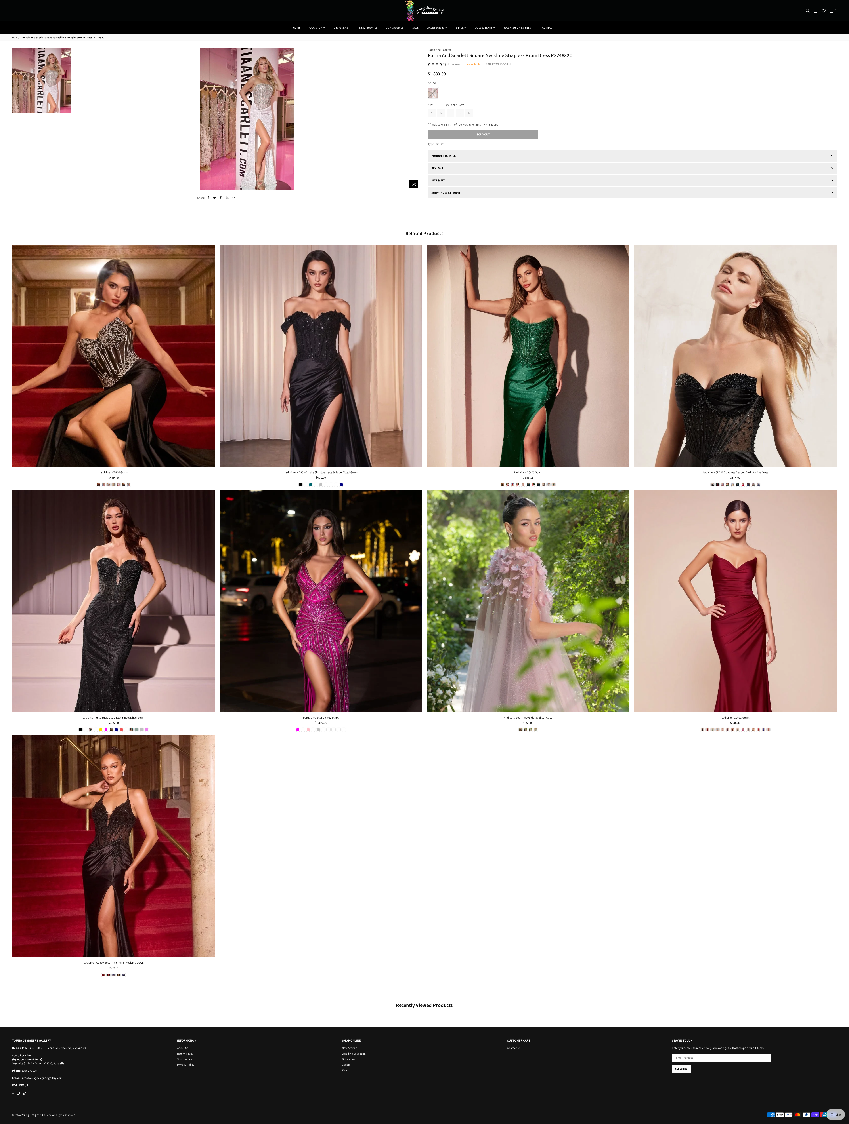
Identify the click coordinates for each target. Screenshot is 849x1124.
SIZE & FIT (438, 180)
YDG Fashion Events (517, 27)
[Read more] (413, 184)
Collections (483, 27)
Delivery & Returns (469, 124)
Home (296, 27)
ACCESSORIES (436, 27)
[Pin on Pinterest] (221, 198)
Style (459, 27)
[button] (437, 64)
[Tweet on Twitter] (214, 198)
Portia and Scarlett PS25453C (321, 717)
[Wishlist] (824, 10)
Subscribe (681, 1068)
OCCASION (315, 27)
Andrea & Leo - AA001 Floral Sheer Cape (528, 717)
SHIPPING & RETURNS (446, 192)
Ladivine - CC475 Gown (528, 472)
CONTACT (548, 27)
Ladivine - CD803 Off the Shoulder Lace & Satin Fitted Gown (321, 472)
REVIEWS (437, 168)
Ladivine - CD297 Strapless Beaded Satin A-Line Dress (735, 472)
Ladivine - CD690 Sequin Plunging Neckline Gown (113, 962)
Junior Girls (394, 27)
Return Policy (185, 1054)
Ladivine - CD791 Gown (735, 717)
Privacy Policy (185, 1065)
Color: (433, 83)
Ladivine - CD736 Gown (113, 472)
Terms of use (185, 1059)
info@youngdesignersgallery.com (42, 1078)
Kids (344, 1070)
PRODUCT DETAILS (443, 156)
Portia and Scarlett (439, 50)
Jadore (346, 1065)
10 (460, 112)
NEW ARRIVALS (368, 27)
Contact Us (513, 1048)
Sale (415, 27)
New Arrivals (349, 1048)
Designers (341, 27)
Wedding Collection (354, 1054)
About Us (182, 1048)
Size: (446, 105)
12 (469, 112)
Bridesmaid (349, 1059)
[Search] (808, 10)
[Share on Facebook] (208, 198)
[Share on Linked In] (227, 198)
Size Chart (457, 105)
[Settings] (816, 10)
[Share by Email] (233, 198)
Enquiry (493, 124)
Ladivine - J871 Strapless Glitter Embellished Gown (114, 717)
